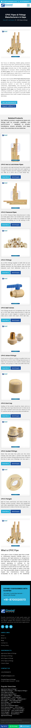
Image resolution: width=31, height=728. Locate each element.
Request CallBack (7, 106)
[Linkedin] (11, 626)
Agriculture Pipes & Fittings (8, 653)
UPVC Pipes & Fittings (7, 658)
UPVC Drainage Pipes (15, 700)
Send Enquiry (15, 177)
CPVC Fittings (18, 707)
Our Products (11, 20)
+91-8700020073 (24, 1)
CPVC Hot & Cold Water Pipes (9, 705)
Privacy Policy (5, 645)
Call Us (5, 726)
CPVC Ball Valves (5, 709)
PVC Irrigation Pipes (6, 695)
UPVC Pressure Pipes (17, 712)
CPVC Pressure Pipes (7, 707)
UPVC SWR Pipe (16, 697)
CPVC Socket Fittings (17, 710)
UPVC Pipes (4, 700)
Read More (5, 177)
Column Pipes (5, 663)
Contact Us (4, 643)
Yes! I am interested (8, 102)
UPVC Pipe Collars (6, 704)
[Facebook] (2, 626)
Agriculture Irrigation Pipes (8, 694)
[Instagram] (6, 626)
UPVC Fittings (5, 702)
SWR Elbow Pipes (5, 697)
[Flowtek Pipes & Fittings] (7, 5)
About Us (3, 638)
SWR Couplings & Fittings (8, 699)
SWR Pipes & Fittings (6, 656)
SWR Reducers (21, 699)
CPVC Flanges (5, 712)
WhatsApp (15, 726)
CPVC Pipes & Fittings (7, 661)
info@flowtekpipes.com (9, 1)
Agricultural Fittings (6, 715)
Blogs (2, 640)
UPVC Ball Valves (15, 702)
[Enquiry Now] (15, 43)
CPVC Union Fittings (18, 709)
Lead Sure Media (18, 720)
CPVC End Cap (5, 710)
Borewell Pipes (15, 714)
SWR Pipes (17, 695)
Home (4, 20)
